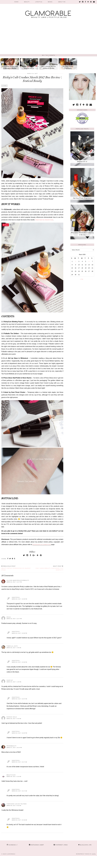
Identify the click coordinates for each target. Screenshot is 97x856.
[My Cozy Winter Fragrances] (82, 202)
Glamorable (10, 854)
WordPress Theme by (86, 854)
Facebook (12, 845)
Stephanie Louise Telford (17, 804)
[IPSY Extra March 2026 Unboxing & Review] (82, 239)
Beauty (27, 1)
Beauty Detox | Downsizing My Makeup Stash (16, 568)
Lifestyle (38, 1)
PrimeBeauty (11, 746)
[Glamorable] (48, 10)
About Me (61, 1)
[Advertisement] (48, 40)
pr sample (4, 85)
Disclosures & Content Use (41, 544)
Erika (9, 617)
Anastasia (16, 597)
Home (16, 1)
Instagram (37, 845)
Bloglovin (85, 845)
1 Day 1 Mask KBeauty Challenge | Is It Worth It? (49, 568)
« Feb (81, 279)
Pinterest (61, 845)
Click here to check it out (44, 220)
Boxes (50, 1)
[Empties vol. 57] (82, 165)
